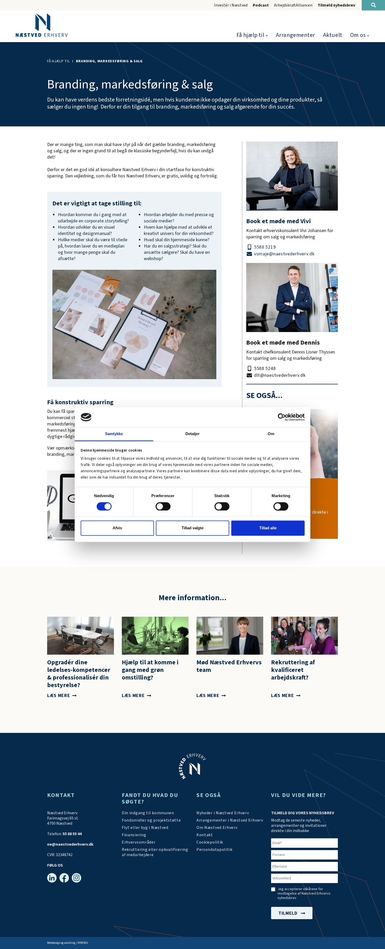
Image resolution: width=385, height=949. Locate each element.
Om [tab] (271, 434)
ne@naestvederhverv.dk (70, 844)
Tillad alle (268, 528)
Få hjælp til (250, 35)
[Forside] (42, 25)
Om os (358, 35)
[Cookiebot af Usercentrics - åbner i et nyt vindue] (282, 417)
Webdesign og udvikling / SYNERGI (67, 943)
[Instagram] (76, 878)
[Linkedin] (52, 878)
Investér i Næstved (231, 5)
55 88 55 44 (72, 834)
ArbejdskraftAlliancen (293, 5)
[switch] (163, 506)
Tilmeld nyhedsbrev (336, 5)
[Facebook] (64, 878)
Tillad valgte (193, 528)
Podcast (261, 5)
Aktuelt (332, 35)
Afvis (117, 528)
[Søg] (373, 5)
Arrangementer (295, 35)
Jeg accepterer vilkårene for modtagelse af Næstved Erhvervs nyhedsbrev (304, 893)
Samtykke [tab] (114, 434)
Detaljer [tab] (192, 434)
